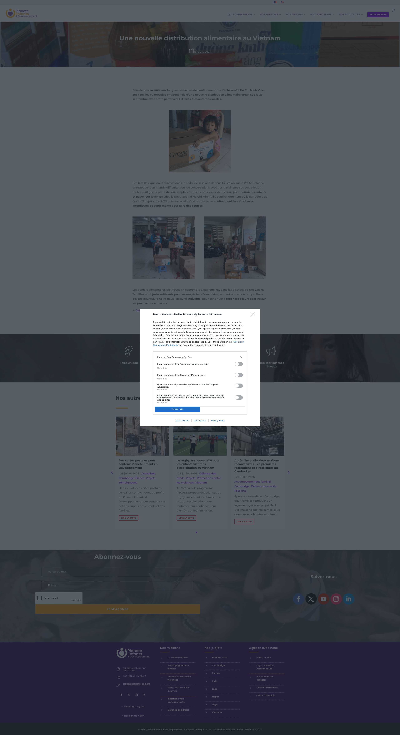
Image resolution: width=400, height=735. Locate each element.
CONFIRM (177, 409)
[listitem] (200, 357)
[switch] (239, 364)
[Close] (254, 315)
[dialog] (200, 367)
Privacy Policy (218, 420)
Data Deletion (182, 420)
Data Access (200, 420)
